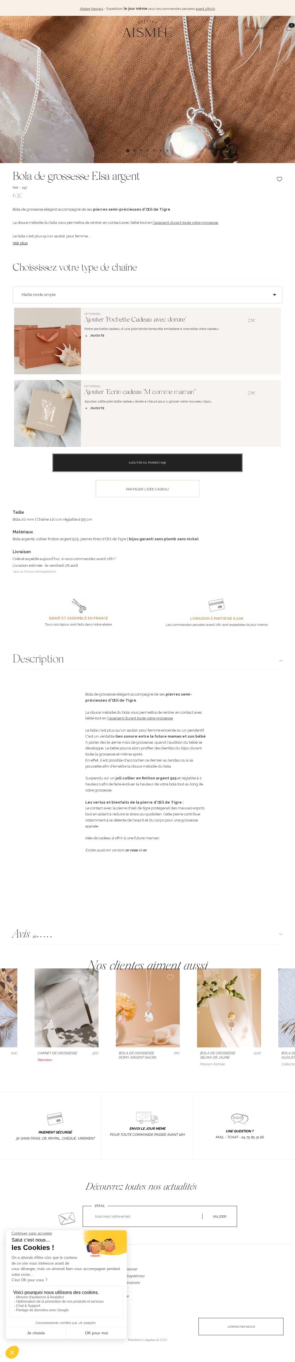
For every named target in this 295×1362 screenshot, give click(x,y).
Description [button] (38, 660)
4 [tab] (148, 151)
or (145, 850)
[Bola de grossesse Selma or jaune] (229, 1007)
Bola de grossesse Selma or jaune (217, 1055)
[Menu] (6, 28)
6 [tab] (161, 151)
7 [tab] (168, 151)
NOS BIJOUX (114, 1263)
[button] (147, 935)
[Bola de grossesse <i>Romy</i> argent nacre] (148, 1007)
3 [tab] (141, 151)
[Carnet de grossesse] (67, 1007)
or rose (131, 850)
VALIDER (219, 1216)
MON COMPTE (256, 28)
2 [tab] (134, 151)
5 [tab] (154, 151)
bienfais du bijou (175, 748)
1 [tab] (128, 151)
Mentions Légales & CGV (147, 1340)
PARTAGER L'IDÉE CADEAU (147, 489)
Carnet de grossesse (57, 1053)
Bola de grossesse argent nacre (137, 1055)
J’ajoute (97, 335)
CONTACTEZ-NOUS (241, 1326)
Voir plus (20, 243)
